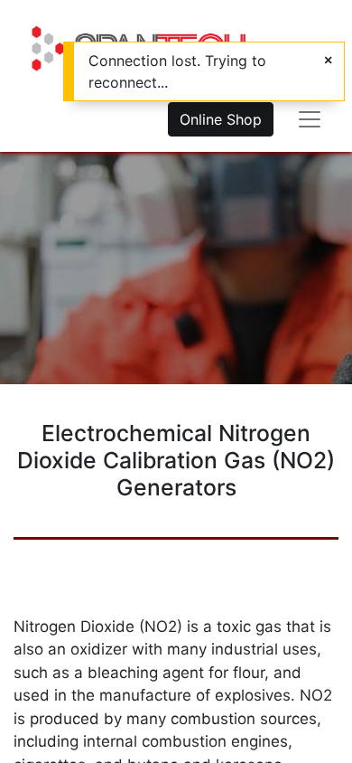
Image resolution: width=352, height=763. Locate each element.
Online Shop (221, 119)
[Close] (328, 59)
